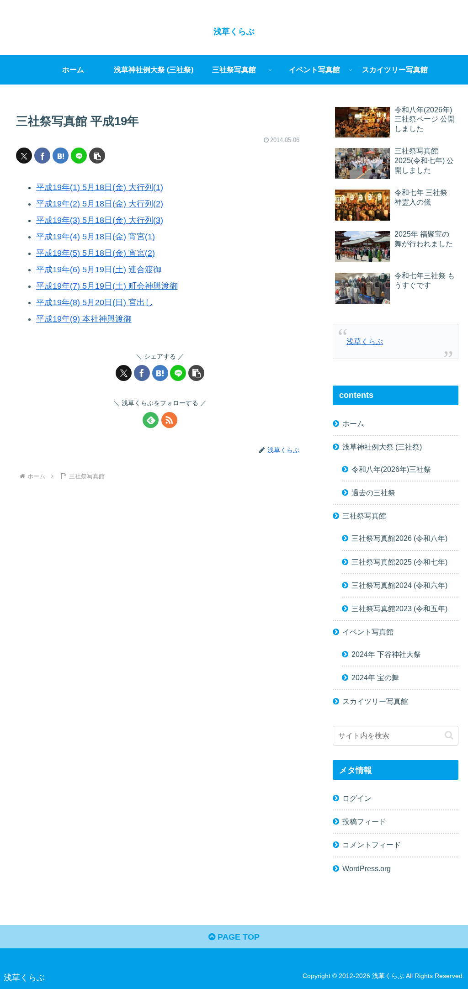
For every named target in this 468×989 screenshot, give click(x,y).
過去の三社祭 (373, 492)
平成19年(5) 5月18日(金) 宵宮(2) (95, 253)
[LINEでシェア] (79, 156)
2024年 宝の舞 (375, 677)
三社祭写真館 (364, 516)
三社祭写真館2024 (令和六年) (399, 585)
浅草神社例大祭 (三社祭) (382, 447)
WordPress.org (366, 868)
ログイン (357, 798)
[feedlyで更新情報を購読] (151, 420)
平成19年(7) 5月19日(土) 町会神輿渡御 (107, 286)
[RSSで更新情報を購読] (169, 420)
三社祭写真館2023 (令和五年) (399, 608)
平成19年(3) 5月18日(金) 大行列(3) (99, 220)
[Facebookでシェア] (42, 156)
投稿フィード (364, 821)
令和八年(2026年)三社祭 (391, 469)
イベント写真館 (368, 632)
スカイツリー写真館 (375, 701)
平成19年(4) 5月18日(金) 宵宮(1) (95, 236)
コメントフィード (371, 845)
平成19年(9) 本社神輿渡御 (84, 318)
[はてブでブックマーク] (61, 156)
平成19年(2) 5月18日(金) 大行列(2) (99, 203)
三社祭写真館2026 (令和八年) (399, 538)
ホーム (353, 423)
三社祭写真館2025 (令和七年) (399, 562)
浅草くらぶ (364, 341)
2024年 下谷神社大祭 (386, 654)
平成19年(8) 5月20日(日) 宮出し (94, 302)
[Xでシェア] (24, 156)
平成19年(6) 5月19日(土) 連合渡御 (98, 269)
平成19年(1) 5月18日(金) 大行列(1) (99, 187)
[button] (97, 156)
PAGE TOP (237, 936)
